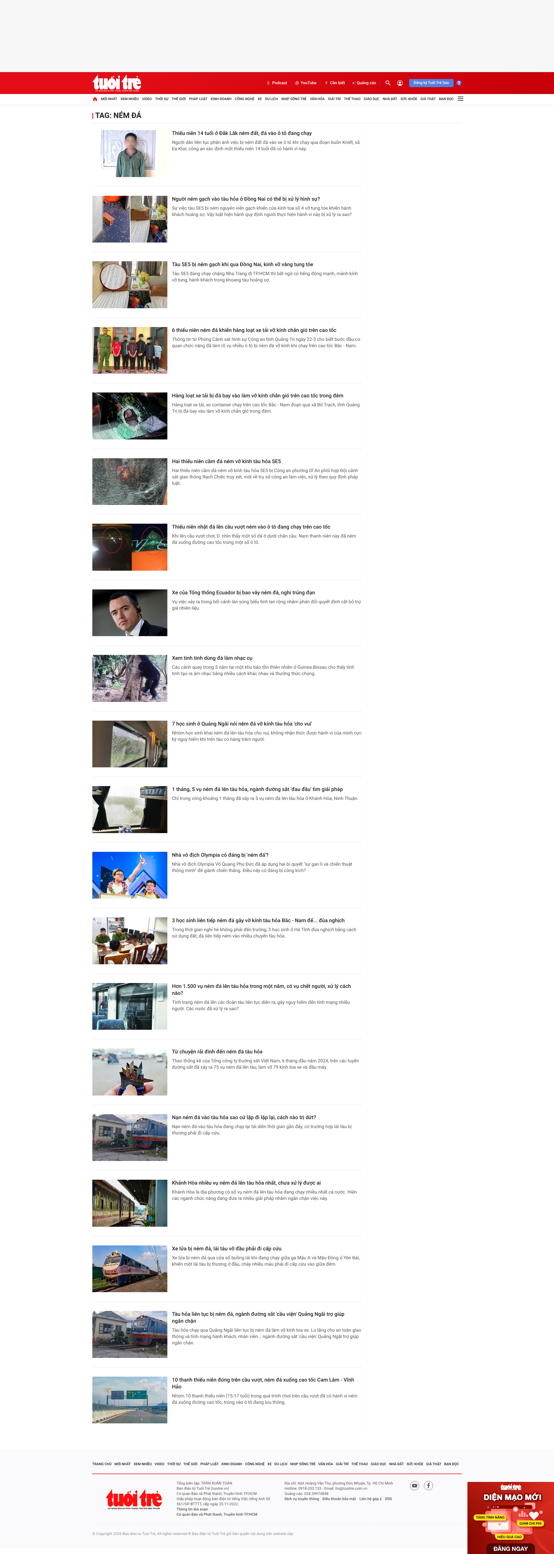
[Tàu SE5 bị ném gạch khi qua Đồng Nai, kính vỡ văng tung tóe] (129, 284)
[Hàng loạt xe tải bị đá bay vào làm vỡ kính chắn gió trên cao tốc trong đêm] (129, 415)
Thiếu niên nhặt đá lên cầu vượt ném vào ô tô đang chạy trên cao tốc (251, 527)
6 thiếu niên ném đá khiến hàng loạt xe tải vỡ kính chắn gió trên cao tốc (254, 330)
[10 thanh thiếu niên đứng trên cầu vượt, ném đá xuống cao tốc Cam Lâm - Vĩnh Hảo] (129, 1400)
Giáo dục (371, 99)
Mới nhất (109, 99)
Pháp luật (198, 99)
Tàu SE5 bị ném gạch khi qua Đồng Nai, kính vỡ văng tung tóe (242, 265)
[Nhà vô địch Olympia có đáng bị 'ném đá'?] (129, 875)
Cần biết (337, 83)
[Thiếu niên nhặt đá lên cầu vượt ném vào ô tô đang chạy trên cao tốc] (129, 547)
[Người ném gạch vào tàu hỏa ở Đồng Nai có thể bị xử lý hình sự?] (129, 219)
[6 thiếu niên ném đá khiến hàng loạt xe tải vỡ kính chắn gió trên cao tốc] (129, 350)
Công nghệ (244, 99)
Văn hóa (317, 99)
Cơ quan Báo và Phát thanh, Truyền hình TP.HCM (217, 1514)
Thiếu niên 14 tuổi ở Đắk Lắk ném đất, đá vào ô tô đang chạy (242, 133)
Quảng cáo (366, 83)
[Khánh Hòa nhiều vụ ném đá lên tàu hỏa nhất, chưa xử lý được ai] (129, 1203)
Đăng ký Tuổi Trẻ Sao (431, 83)
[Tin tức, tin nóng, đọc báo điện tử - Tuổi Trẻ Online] (116, 83)
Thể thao (352, 99)
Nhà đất (390, 99)
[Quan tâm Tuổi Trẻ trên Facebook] (428, 1485)
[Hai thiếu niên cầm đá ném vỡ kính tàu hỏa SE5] (129, 481)
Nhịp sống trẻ (294, 99)
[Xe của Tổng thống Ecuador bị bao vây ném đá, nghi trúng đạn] (129, 612)
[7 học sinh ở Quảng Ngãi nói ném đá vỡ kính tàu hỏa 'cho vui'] (129, 744)
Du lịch (271, 99)
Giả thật (428, 99)
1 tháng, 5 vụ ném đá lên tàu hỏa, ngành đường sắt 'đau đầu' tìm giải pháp (257, 789)
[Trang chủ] (95, 99)
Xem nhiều (130, 99)
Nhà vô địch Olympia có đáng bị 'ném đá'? (220, 855)
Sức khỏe (408, 99)
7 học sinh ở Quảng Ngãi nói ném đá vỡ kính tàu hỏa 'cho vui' (242, 724)
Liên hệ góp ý (371, 1499)
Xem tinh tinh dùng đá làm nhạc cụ (212, 658)
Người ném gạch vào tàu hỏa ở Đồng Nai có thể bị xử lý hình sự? (246, 199)
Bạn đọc (446, 99)
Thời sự (161, 99)
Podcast (279, 83)
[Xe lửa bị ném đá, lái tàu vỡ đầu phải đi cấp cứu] (129, 1268)
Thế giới (179, 99)
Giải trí (334, 99)
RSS (388, 1499)
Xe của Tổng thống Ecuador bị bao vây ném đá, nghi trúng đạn (243, 593)
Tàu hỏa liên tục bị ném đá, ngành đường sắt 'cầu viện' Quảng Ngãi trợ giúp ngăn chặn (258, 1317)
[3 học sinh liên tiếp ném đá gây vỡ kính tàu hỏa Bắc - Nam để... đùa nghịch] (129, 940)
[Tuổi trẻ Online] (134, 1499)
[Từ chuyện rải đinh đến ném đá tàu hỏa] (129, 1071)
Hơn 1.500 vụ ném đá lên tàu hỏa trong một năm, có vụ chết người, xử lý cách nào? (261, 989)
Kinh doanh (221, 99)
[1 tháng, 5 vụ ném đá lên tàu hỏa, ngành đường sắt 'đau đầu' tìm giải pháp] (129, 809)
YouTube (309, 83)
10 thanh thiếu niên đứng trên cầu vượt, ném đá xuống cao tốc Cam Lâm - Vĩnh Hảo (263, 1383)
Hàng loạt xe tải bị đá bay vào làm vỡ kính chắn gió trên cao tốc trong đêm (257, 396)
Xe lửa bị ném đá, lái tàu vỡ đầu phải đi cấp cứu (227, 1249)
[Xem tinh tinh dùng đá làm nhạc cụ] (129, 678)
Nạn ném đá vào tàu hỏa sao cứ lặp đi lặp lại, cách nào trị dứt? (244, 1118)
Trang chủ (102, 1464)
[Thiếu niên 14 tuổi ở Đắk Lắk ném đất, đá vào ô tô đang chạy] (129, 153)
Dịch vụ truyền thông (302, 1499)
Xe (260, 99)
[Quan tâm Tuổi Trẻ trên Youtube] (414, 1485)
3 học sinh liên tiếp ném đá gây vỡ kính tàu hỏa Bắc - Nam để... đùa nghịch (258, 921)
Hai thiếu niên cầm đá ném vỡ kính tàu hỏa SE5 (226, 462)
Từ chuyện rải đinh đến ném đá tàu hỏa (217, 1052)
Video (147, 99)
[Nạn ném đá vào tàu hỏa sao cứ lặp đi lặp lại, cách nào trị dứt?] (129, 1137)
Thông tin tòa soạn (192, 1509)
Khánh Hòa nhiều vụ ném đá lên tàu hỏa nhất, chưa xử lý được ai (246, 1183)
